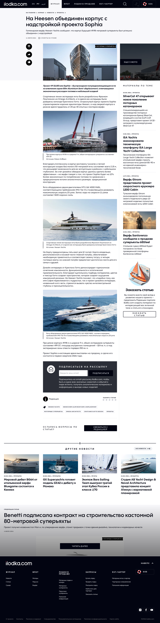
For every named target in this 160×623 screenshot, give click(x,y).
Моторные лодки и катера (65, 581)
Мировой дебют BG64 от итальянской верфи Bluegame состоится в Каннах (20, 484)
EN (33, 4)
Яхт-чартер (106, 4)
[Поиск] (125, 4)
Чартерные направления (121, 582)
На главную (31, 12)
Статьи (8, 582)
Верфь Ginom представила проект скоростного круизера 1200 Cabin (138, 184)
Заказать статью (92, 594)
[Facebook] (146, 610)
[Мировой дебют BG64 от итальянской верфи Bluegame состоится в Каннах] (21, 463)
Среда (8, 585)
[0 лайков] (29, 63)
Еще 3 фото (131, 62)
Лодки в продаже (84, 4)
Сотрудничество (50, 619)
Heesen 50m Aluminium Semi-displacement (79, 407)
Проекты (60, 12)
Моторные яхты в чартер (121, 578)
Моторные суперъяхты (63, 587)
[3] (109, 399)
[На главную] (15, 4)
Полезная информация (63, 598)
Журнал (55, 4)
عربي (44, 4)
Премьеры (18, 476)
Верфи (34, 585)
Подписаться (101, 373)
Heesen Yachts (54, 407)
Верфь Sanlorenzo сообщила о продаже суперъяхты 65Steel (138, 239)
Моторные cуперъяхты (105, 46)
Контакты (19, 619)
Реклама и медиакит (33, 619)
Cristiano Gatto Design (93, 411)
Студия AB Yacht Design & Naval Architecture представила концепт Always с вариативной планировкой (138, 486)
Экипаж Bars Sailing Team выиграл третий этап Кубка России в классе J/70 (97, 484)
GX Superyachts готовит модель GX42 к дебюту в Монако (59, 483)
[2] (106, 399)
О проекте (9, 619)
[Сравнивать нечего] (136, 4)
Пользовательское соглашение (70, 619)
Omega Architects (73, 411)
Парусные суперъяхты (63, 592)
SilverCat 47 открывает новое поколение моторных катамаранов (138, 101)
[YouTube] (151, 610)
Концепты (135, 476)
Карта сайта (114, 619)
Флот (67, 4)
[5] (115, 399)
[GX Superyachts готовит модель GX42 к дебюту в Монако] (60, 463)
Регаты (94, 476)
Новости (50, 12)
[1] (103, 399)
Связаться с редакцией (100, 428)
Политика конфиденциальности (95, 619)
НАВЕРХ (145, 563)
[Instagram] (140, 610)
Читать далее (80, 546)
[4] (112, 399)
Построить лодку (92, 585)
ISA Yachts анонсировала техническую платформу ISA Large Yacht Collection (137, 144)
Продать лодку (91, 582)
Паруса (35, 582)
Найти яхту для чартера (91, 590)
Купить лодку (90, 578)
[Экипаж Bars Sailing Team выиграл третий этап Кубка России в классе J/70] (99, 463)
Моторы (35, 578)
